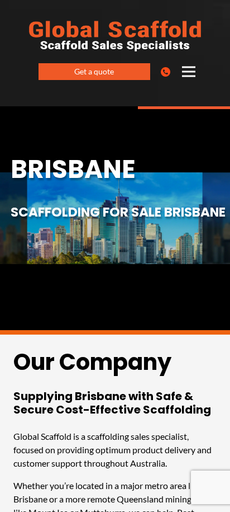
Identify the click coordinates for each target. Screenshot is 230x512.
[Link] (168, 71)
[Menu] (189, 72)
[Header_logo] (115, 36)
